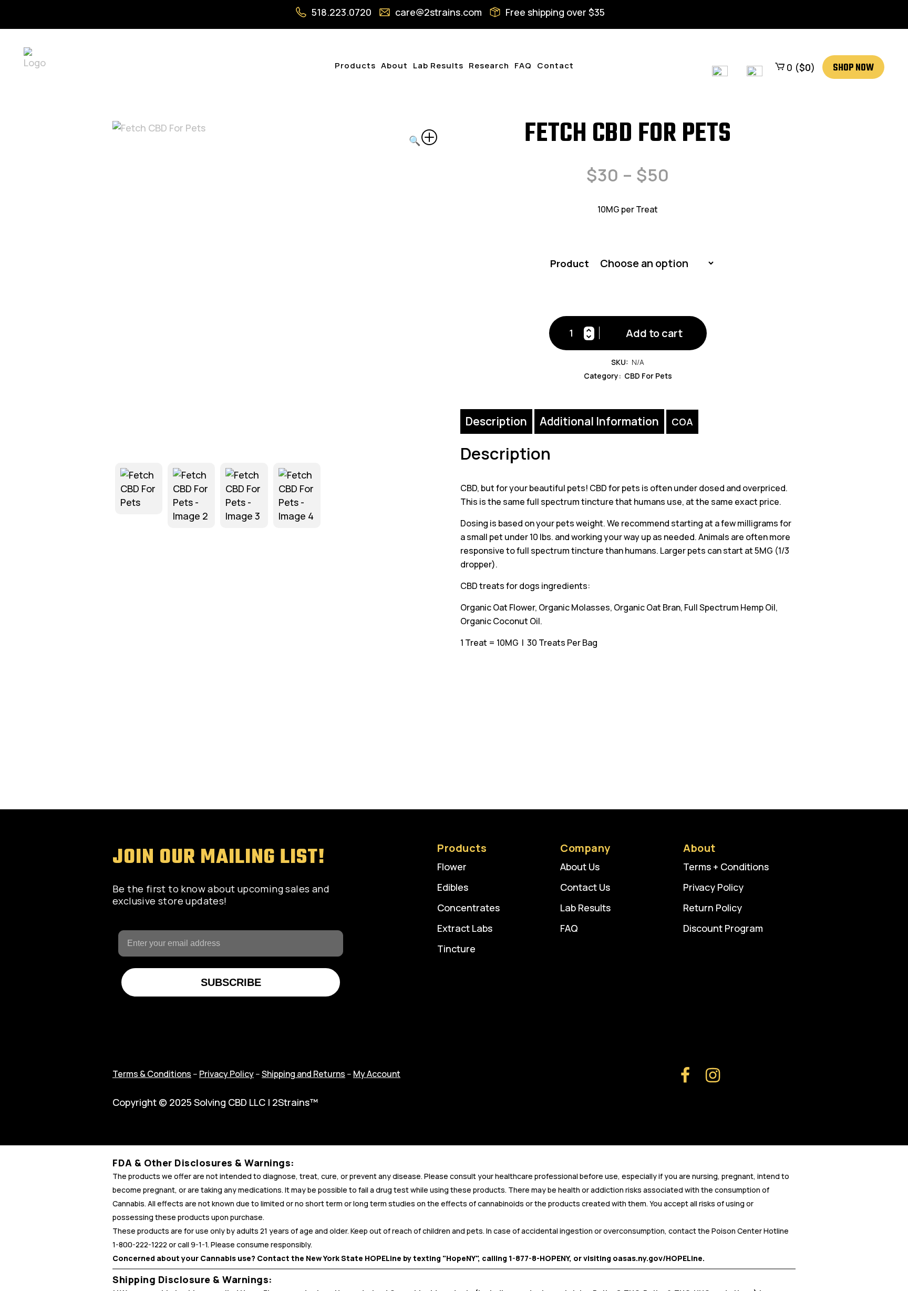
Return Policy (712, 907)
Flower (452, 866)
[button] (423, 138)
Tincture (456, 948)
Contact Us (585, 887)
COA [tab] (682, 421)
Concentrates (468, 907)
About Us (580, 866)
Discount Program (723, 928)
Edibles (452, 887)
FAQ (569, 928)
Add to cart (654, 333)
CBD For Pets (648, 376)
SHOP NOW (853, 68)
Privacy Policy (713, 887)
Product (569, 263)
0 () (800, 67)
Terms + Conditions (726, 866)
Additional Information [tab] (599, 421)
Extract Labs (464, 928)
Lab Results (585, 907)
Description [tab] (496, 421)
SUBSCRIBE (231, 982)
